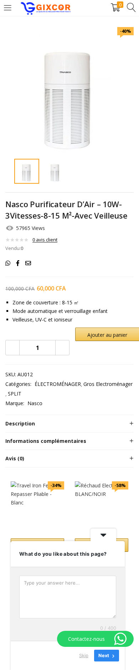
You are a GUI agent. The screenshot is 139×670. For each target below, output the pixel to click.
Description (20, 423)
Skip (83, 655)
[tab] (69, 424)
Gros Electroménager (108, 384)
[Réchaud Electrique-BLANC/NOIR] (101, 507)
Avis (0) (14, 458)
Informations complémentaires (45, 441)
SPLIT (14, 393)
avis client (44, 239)
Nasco (34, 403)
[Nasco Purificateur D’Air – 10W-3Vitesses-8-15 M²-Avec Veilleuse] (7, 263)
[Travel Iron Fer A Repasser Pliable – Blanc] (37, 507)
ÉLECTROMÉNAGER (58, 384)
